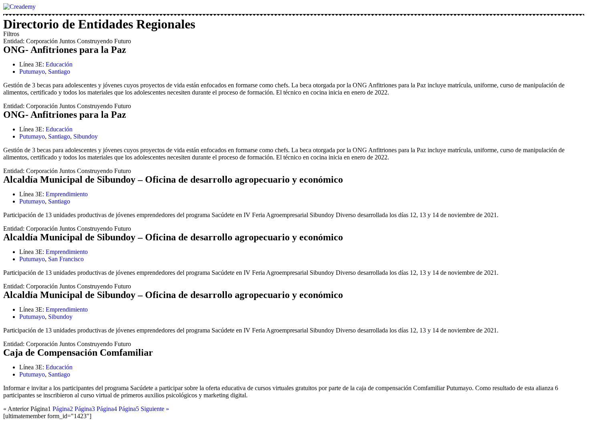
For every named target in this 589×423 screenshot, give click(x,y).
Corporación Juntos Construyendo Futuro (78, 41)
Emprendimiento (67, 194)
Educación (59, 64)
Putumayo (32, 71)
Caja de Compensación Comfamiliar (78, 352)
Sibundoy (85, 136)
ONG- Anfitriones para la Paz (64, 49)
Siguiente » (155, 408)
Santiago (59, 71)
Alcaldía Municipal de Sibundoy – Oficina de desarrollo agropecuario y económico (173, 179)
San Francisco (66, 259)
